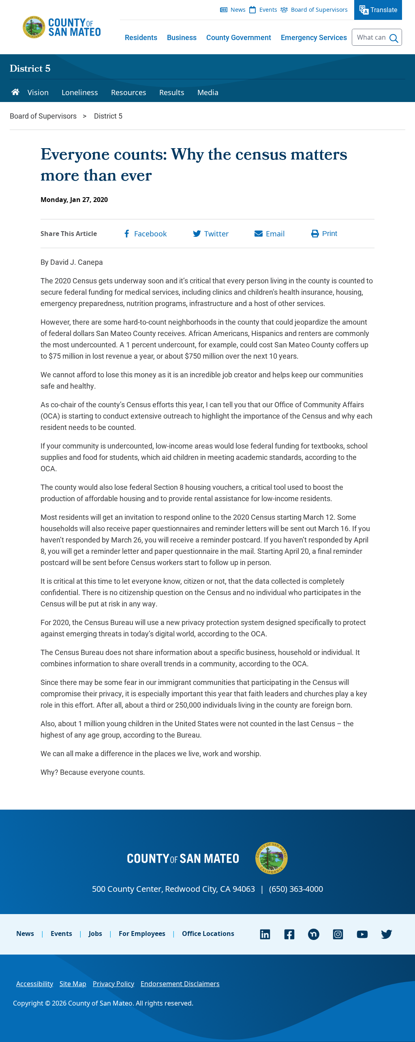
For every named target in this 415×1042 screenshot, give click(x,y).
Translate (383, 9)
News (25, 933)
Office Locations (208, 933)
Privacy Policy (113, 983)
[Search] (394, 38)
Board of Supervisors (43, 116)
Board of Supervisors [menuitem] (319, 9)
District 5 (30, 70)
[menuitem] (141, 37)
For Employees (142, 933)
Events (61, 933)
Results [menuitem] (171, 92)
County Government (238, 37)
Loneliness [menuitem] (80, 92)
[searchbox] (377, 37)
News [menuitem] (238, 9)
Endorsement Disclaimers (180, 983)
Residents (141, 37)
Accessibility (34, 983)
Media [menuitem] (207, 92)
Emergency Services (314, 37)
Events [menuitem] (268, 9)
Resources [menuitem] (128, 92)
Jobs (95, 933)
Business (182, 37)
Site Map (73, 983)
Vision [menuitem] (38, 92)
